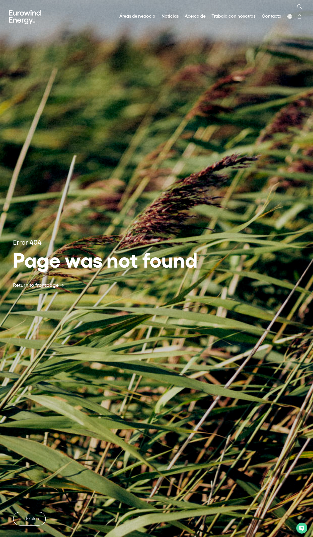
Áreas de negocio (137, 15)
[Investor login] (299, 15)
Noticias (170, 15)
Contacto (271, 15)
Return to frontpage (36, 285)
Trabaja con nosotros (233, 15)
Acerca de (195, 15)
